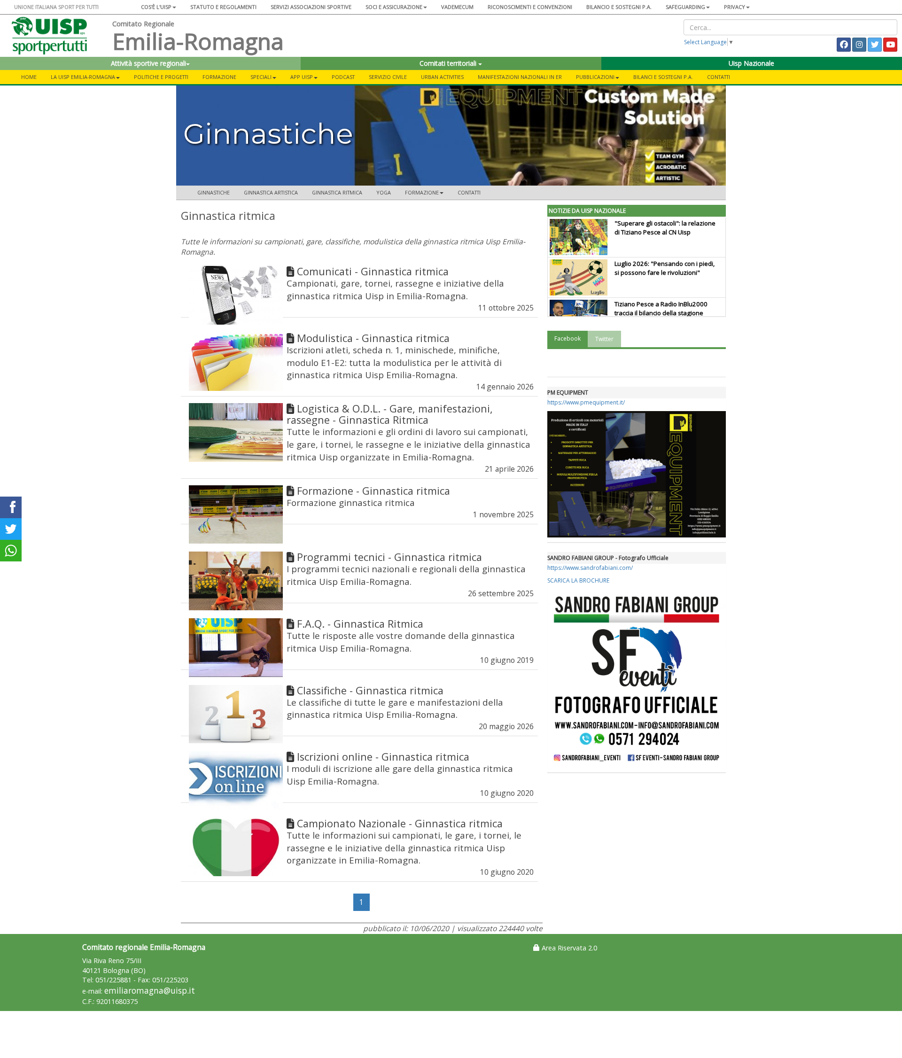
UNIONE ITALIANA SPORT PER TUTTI (56, 6)
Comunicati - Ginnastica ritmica (373, 271)
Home (29, 76)
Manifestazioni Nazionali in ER (520, 76)
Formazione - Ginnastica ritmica (373, 491)
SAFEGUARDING (685, 6)
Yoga (383, 192)
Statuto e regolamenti (223, 6)
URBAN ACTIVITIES (442, 76)
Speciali (261, 76)
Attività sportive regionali (148, 63)
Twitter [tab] (604, 339)
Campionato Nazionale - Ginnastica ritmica (400, 823)
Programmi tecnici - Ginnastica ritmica (389, 557)
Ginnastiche (213, 192)
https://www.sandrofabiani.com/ (590, 568)
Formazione (219, 76)
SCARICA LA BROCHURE (578, 580)
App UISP (301, 76)
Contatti (718, 76)
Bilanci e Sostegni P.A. (663, 76)
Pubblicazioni (595, 76)
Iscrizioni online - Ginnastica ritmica (383, 756)
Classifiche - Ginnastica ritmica (370, 690)
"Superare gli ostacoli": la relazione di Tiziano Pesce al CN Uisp (664, 227)
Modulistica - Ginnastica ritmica (373, 338)
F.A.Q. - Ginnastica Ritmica (360, 623)
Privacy (734, 6)
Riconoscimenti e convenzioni (530, 6)
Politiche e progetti (161, 76)
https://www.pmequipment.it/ (586, 402)
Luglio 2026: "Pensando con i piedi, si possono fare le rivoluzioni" (664, 268)
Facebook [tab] (567, 338)
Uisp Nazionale (751, 63)
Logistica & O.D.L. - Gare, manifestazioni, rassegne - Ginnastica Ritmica (390, 414)
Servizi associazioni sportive (311, 6)
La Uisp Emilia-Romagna (83, 76)
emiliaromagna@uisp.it (149, 990)
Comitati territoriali (449, 63)
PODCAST (343, 76)
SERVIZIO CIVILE (388, 76)
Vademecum (457, 6)
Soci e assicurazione (393, 6)
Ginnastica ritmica (337, 192)
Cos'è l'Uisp (156, 6)
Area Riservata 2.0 (568, 947)
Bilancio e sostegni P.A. (619, 6)
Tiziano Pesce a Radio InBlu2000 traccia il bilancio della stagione (661, 308)
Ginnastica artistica (271, 192)
